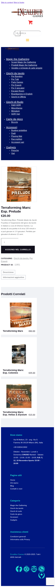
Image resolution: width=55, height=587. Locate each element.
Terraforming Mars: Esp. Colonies (13, 371)
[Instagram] (26, 569)
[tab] (8, 272)
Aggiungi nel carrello (18, 250)
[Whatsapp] (41, 569)
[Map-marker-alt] (41, 575)
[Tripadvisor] (34, 569)
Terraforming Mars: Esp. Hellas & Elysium (15, 413)
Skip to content (7, 2)
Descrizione (8, 272)
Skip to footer (19, 2)
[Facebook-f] (19, 569)
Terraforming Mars (13, 331)
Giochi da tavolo (21, 258)
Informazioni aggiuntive (13, 277)
